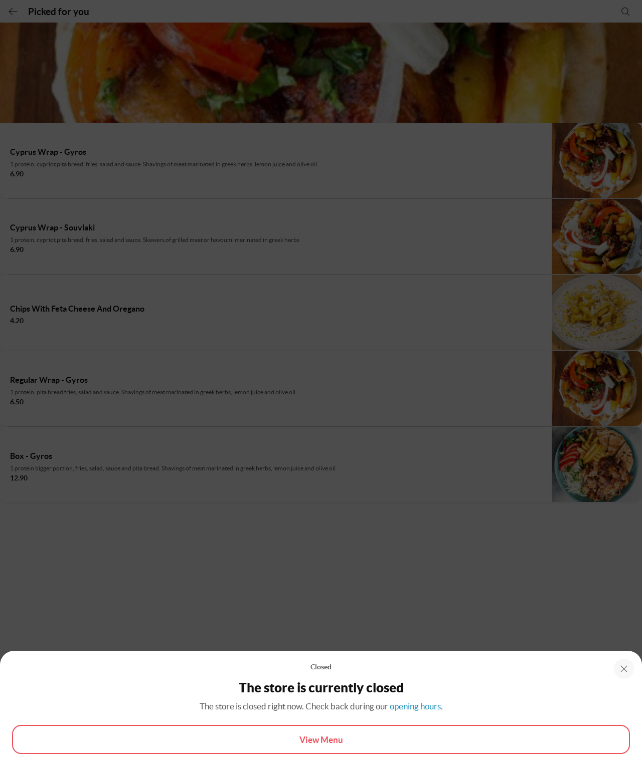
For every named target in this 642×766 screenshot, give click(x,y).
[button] (624, 669)
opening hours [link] (415, 706)
